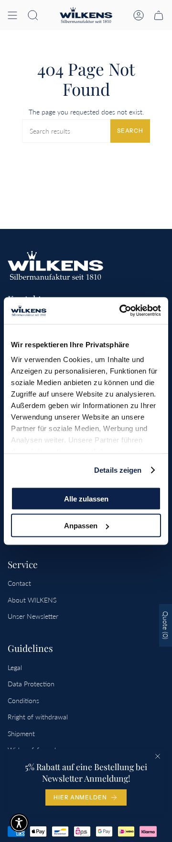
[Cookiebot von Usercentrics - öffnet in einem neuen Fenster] (121, 311)
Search (130, 130)
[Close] (157, 756)
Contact (19, 583)
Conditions (23, 700)
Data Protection (31, 684)
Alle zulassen (86, 498)
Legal (15, 667)
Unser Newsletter (33, 616)
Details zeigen (117, 470)
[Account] (138, 15)
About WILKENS (32, 600)
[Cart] (158, 15)
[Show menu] (12, 15)
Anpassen (80, 526)
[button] (33, 15)
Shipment (21, 733)
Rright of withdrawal (38, 717)
